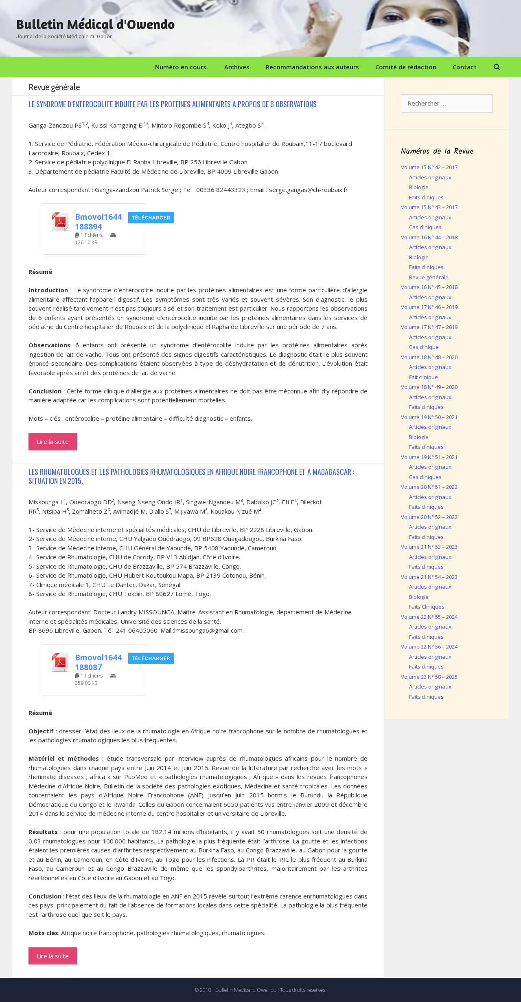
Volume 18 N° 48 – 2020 (429, 357)
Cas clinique (424, 347)
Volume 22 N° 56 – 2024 (429, 646)
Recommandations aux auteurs (312, 67)
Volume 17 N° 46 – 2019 (429, 307)
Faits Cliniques (426, 606)
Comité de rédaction (405, 67)
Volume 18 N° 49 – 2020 (429, 387)
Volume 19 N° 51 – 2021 (429, 457)
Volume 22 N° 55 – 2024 (429, 616)
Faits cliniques (426, 197)
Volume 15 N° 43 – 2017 (429, 207)
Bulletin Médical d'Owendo (95, 24)
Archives (237, 67)
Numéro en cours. (181, 67)
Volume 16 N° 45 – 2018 (429, 287)
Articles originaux (430, 177)
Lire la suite (53, 441)
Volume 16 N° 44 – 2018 (429, 237)
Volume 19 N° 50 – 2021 (429, 417)
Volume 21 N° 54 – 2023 (429, 576)
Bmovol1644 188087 (98, 662)
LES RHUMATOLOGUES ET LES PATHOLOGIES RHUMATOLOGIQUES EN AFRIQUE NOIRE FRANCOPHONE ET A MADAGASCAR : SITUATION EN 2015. (191, 476)
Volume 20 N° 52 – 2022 (429, 517)
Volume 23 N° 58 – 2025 (429, 676)
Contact (465, 67)
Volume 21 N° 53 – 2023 (429, 546)
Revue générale (429, 277)
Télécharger (151, 218)
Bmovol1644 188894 (98, 222)
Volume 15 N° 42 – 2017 (429, 167)
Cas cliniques (425, 227)
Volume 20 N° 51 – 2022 (429, 486)
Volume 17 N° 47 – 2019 (429, 327)
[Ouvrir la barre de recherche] (497, 67)
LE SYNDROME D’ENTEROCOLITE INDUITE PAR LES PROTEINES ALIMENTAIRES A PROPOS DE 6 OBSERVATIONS (172, 104)
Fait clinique (423, 377)
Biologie (419, 187)
